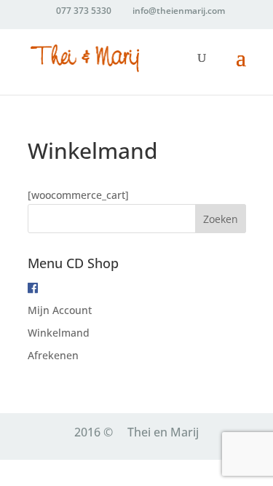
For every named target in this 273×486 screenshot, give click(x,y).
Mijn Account (60, 310)
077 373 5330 (83, 10)
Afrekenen (53, 355)
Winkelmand (59, 333)
